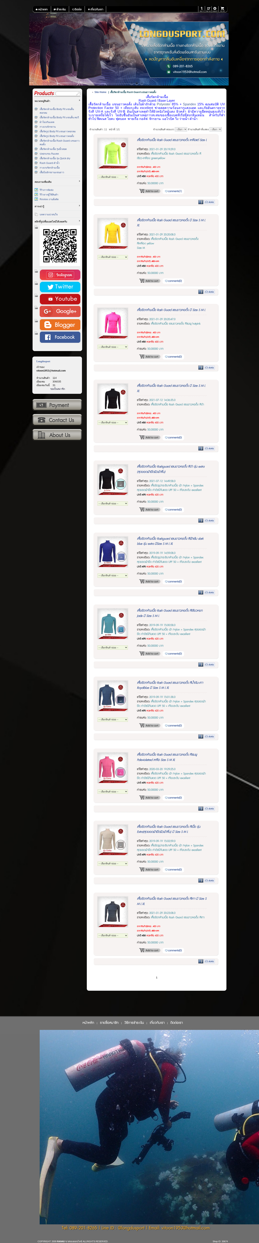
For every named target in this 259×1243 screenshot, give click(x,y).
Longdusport (43, 361)
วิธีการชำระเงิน (57, 405)
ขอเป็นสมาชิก (57, 389)
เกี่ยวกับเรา (57, 435)
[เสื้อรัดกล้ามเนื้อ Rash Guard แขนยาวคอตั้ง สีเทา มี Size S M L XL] (112, 926)
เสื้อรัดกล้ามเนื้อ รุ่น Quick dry (55, 158)
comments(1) (175, 191)
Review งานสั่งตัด (49, 199)
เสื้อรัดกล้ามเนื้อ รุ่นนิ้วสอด (53, 149)
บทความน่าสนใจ (49, 214)
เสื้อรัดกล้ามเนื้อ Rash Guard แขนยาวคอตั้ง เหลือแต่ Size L (172, 140)
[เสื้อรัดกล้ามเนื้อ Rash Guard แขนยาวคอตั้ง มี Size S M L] (112, 337)
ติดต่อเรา (57, 420)
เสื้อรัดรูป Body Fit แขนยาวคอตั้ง (57, 136)
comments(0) (175, 281)
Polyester (163, 104)
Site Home (100, 92)
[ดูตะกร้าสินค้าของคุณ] (223, 9)
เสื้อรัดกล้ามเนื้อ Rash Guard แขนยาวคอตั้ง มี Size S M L (171, 310)
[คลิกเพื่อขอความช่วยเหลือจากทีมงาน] (215, 9)
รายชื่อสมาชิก (109, 1022)
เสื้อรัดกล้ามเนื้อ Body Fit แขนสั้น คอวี (59, 117)
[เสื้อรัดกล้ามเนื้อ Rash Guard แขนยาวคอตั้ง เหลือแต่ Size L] (112, 168)
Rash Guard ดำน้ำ (50, 163)
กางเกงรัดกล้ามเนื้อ (50, 167)
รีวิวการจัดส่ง (46, 190)
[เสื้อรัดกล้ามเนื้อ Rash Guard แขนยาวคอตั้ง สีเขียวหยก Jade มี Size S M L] (112, 638)
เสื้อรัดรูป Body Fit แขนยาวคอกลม (58, 131)
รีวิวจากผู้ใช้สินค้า (49, 194)
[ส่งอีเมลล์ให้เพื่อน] (209, 203)
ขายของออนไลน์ (73, 1241)
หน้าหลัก (88, 1022)
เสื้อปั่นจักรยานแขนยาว (52, 172)
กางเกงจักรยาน (48, 126)
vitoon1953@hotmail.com (51, 370)
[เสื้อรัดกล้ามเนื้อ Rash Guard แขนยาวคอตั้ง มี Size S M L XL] (112, 248)
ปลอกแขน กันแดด (49, 153)
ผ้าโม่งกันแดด (47, 122)
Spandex (189, 104)
